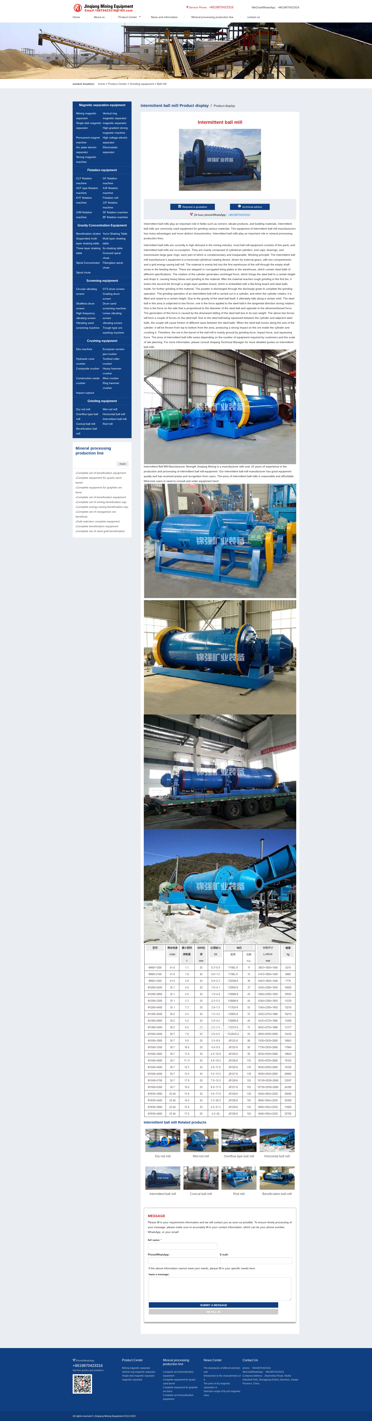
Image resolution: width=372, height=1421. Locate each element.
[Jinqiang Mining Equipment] (90, 8)
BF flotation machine (115, 217)
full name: (155, 1240)
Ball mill (161, 83)
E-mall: (224, 1254)
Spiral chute (83, 272)
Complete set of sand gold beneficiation (101, 531)
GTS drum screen (114, 288)
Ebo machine (84, 349)
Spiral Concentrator (88, 262)
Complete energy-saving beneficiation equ (102, 506)
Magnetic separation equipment (102, 105)
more (122, 463)
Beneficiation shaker (88, 233)
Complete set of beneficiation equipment (101, 472)
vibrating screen (112, 322)
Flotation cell (110, 197)
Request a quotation (194, 206)
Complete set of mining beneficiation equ (102, 502)
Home (76, 17)
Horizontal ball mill (114, 414)
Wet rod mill (110, 409)
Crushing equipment (102, 340)
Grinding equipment (142, 83)
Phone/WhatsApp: (158, 1254)
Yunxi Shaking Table (115, 233)
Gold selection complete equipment (98, 521)
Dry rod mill (83, 409)
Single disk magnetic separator (138, 1375)
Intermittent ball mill (115, 418)
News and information (164, 17)
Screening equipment (102, 280)
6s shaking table (113, 248)
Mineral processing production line (212, 17)
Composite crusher (87, 368)
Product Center (127, 17)
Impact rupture (85, 392)
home (101, 83)
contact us (253, 17)
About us (99, 17)
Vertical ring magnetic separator (138, 1372)
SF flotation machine (115, 212)
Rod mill (108, 423)
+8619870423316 (239, 214)
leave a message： (160, 1274)
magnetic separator (115, 123)
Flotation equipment (102, 170)
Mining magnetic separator (136, 1368)
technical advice (252, 206)
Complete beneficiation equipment (97, 526)
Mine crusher (111, 378)
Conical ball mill (85, 423)
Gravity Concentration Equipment (102, 225)
